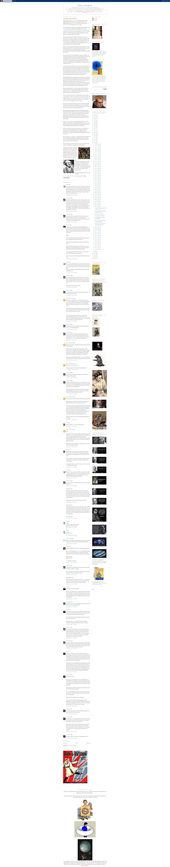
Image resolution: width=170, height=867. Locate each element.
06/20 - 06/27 (97, 189)
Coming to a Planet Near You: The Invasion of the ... (100, 208)
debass (67, 184)
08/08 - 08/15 (97, 177)
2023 (95, 120)
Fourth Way (74, 23)
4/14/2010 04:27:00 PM (71, 562)
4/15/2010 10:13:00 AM (71, 731)
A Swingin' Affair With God (99, 215)
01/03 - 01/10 (97, 249)
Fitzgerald (69, 91)
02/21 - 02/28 (97, 237)
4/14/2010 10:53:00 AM (71, 295)
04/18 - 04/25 (97, 204)
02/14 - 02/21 (97, 239)
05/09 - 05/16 (97, 199)
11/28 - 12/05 (97, 151)
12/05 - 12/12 (97, 149)
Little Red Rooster (70, 605)
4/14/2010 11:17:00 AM (71, 360)
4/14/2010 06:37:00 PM (71, 671)
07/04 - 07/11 (97, 185)
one (89, 389)
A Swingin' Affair (70, 156)
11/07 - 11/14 (97, 156)
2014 (95, 135)
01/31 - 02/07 (97, 242)
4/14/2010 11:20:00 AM (71, 377)
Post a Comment (66, 741)
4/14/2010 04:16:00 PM (71, 543)
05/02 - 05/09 (97, 201)
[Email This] (63, 177)
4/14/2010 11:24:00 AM (71, 393)
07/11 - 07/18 (97, 184)
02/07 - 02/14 (97, 240)
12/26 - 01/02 (97, 144)
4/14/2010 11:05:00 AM (71, 329)
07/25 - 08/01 (97, 180)
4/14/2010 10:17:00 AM (71, 222)
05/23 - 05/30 (97, 196)
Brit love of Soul (69, 533)
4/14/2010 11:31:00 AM (71, 426)
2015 (95, 134)
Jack (67, 587)
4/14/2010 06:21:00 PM (71, 606)
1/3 (66, 524)
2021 (95, 123)
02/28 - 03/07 (97, 235)
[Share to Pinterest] (68, 177)
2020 (95, 125)
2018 (95, 128)
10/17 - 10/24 (97, 161)
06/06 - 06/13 (97, 192)
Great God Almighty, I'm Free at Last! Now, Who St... (100, 221)
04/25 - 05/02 (97, 203)
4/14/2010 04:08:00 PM (71, 535)
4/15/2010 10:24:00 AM (71, 738)
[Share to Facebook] (67, 177)
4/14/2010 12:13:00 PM (71, 467)
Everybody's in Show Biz (98, 214)
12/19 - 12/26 (97, 146)
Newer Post (65, 743)
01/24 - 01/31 (97, 244)
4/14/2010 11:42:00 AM (71, 446)
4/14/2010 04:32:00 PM (71, 574)
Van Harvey (68, 674)
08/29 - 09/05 (97, 173)
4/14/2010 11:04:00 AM (71, 321)
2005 (95, 258)
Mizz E (67, 546)
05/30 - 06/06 (97, 194)
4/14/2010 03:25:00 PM (71, 502)
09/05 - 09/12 (97, 171)
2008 (95, 253)
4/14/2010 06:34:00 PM (71, 648)
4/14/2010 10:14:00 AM (71, 211)
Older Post (88, 743)
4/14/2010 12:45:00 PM (71, 477)
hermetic (78, 24)
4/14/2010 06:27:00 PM (71, 637)
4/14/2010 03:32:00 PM (71, 518)
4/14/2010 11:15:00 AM (71, 339)
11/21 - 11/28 (97, 152)
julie (67, 422)
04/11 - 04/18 (97, 206)
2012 (95, 139)
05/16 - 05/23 (97, 197)
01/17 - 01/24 (97, 246)
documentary (68, 327)
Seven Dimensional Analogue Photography (99, 218)
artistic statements (73, 338)
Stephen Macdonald (69, 298)
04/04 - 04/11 (97, 227)
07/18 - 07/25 (97, 182)
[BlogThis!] (65, 177)
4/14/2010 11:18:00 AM (71, 369)
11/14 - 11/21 (97, 154)
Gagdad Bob (68, 198)
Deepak (77, 59)
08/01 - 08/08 (97, 178)
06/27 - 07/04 (97, 187)
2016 (95, 132)
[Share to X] (66, 177)
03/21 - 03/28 (97, 230)
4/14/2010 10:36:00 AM (71, 259)
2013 (95, 137)
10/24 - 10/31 (97, 159)
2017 (95, 130)
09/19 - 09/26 (97, 168)
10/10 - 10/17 (97, 163)
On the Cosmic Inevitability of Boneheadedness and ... (99, 224)
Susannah (68, 225)
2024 (95, 118)
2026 (95, 115)
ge (66, 521)
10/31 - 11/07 (97, 158)
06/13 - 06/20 (97, 190)
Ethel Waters (78, 551)
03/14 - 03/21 (97, 232)
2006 (95, 256)
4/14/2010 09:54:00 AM (71, 195)
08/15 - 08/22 (97, 175)
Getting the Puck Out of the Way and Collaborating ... (100, 211)
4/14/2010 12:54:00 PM (71, 485)
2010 (95, 142)
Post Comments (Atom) (72, 745)
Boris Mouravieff (74, 20)
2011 (95, 141)
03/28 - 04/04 (97, 228)
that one (70, 484)
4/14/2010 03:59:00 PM (71, 527)
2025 (95, 116)
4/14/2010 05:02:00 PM (71, 584)
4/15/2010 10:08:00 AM (71, 713)
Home (77, 743)
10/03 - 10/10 (97, 165)
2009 (95, 251)
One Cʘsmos (85, 5)
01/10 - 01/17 (97, 247)
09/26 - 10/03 (97, 166)
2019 (95, 127)
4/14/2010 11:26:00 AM (71, 419)
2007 (95, 255)
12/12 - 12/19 (97, 147)
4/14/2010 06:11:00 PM (71, 598)
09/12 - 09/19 (97, 170)
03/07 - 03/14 (97, 233)
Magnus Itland (68, 538)
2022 (95, 122)
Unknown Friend (66, 24)
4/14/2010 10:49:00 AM (71, 287)
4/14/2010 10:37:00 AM (71, 272)
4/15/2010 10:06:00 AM (71, 706)
